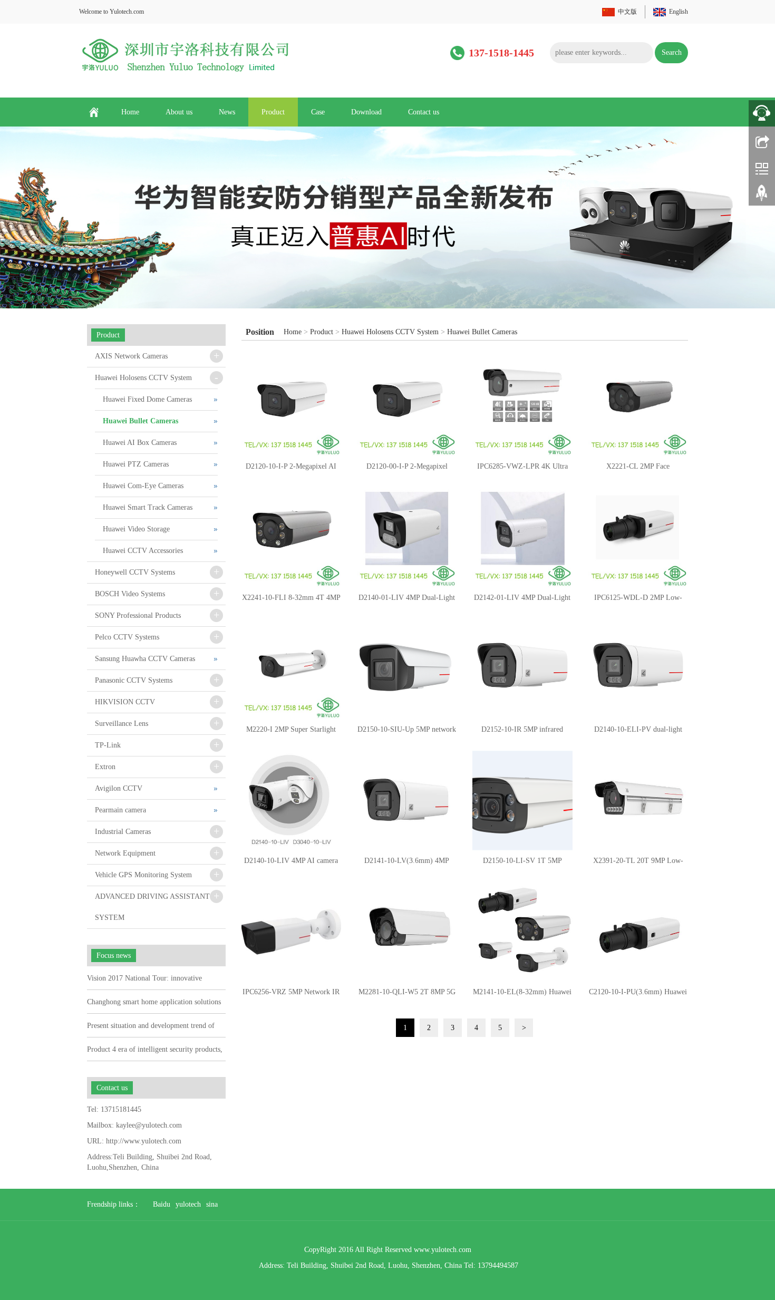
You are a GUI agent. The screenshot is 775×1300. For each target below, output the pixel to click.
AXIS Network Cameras (131, 356)
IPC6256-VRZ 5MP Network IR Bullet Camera (291, 995)
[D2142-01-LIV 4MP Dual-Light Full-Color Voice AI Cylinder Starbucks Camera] (522, 537)
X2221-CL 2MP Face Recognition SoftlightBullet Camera (638, 469)
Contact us (423, 112)
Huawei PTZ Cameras (136, 464)
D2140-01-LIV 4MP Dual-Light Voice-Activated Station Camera (407, 601)
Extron (105, 767)
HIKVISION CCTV (125, 702)
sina (212, 1204)
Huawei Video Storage (136, 529)
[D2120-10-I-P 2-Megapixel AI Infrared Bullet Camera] (291, 406)
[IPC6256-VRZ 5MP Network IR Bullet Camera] (291, 932)
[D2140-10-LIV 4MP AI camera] (291, 800)
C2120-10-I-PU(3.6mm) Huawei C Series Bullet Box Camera (638, 995)
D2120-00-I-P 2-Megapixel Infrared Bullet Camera (407, 469)
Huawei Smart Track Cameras (147, 507)
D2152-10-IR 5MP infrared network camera (522, 732)
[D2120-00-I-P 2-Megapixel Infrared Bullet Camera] (407, 406)
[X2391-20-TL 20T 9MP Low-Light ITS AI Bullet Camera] (638, 800)
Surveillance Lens (121, 723)
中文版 (627, 11)
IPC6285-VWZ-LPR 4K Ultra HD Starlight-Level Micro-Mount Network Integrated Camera (522, 469)
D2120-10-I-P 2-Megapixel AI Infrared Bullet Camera (291, 469)
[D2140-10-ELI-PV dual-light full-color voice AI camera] (638, 669)
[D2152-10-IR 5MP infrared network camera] (522, 669)
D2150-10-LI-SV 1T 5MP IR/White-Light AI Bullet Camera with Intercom (522, 864)
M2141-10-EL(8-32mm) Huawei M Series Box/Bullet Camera (522, 995)
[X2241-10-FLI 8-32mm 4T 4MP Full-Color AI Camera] (291, 537)
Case (318, 112)
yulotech (188, 1204)
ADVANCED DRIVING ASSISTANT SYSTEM (152, 906)
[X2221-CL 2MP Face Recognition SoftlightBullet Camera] (638, 406)
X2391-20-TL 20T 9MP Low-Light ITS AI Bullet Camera (638, 864)
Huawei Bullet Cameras (482, 332)
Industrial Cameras (123, 832)
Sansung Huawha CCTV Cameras (145, 659)
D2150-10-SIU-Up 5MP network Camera (406, 732)
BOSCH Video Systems (130, 594)
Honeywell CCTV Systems (135, 572)
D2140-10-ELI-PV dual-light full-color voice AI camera (638, 732)
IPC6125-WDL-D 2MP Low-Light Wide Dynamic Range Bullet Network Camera (638, 601)
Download (366, 112)
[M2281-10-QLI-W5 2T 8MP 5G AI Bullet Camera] (407, 932)
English (678, 11)
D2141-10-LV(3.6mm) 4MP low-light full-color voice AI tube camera (407, 864)
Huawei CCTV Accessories (143, 551)
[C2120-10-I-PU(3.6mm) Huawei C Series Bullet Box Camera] (638, 932)
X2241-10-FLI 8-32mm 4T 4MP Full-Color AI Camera (291, 601)
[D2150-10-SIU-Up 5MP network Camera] (407, 669)
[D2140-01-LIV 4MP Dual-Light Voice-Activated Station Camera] (407, 537)
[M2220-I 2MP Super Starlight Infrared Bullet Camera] (291, 669)
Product (273, 112)
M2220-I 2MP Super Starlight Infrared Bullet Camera (291, 732)
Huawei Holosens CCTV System (390, 332)
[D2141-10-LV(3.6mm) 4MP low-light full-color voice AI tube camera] (407, 800)
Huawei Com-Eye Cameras (143, 486)
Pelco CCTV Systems (127, 637)
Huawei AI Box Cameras (140, 443)
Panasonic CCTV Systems (133, 680)
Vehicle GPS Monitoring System (143, 875)
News (227, 112)
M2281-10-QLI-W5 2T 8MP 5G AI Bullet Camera (407, 995)
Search (672, 52)
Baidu (161, 1204)
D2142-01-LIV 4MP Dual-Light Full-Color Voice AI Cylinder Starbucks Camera (522, 601)
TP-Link (108, 745)
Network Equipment (125, 853)
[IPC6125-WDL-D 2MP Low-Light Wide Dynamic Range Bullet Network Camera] (638, 537)
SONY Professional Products (138, 615)
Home (130, 112)
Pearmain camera (120, 810)
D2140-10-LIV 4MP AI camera (291, 861)
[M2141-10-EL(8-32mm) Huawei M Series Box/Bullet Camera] (522, 932)
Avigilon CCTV (118, 788)
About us (179, 112)
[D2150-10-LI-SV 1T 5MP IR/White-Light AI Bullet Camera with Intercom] (522, 800)
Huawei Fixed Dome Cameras (147, 399)
